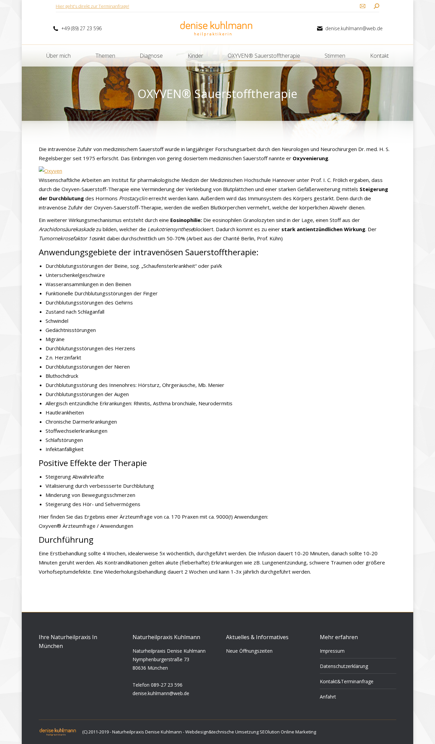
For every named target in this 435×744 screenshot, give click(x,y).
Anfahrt (328, 696)
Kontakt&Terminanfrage (346, 681)
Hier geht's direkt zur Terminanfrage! (92, 6)
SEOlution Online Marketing (288, 732)
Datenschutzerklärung (344, 666)
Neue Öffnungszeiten (249, 651)
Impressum (332, 651)
